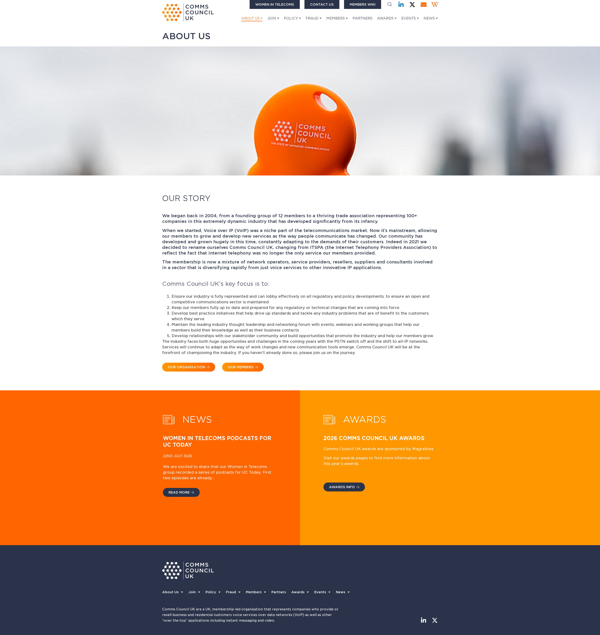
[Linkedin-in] (401, 5)
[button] (390, 4)
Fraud (312, 18)
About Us (250, 18)
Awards (385, 18)
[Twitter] (412, 5)
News (429, 18)
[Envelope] (424, 5)
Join (271, 18)
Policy (291, 18)
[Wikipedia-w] (435, 5)
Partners (362, 18)
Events (408, 18)
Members (335, 18)
